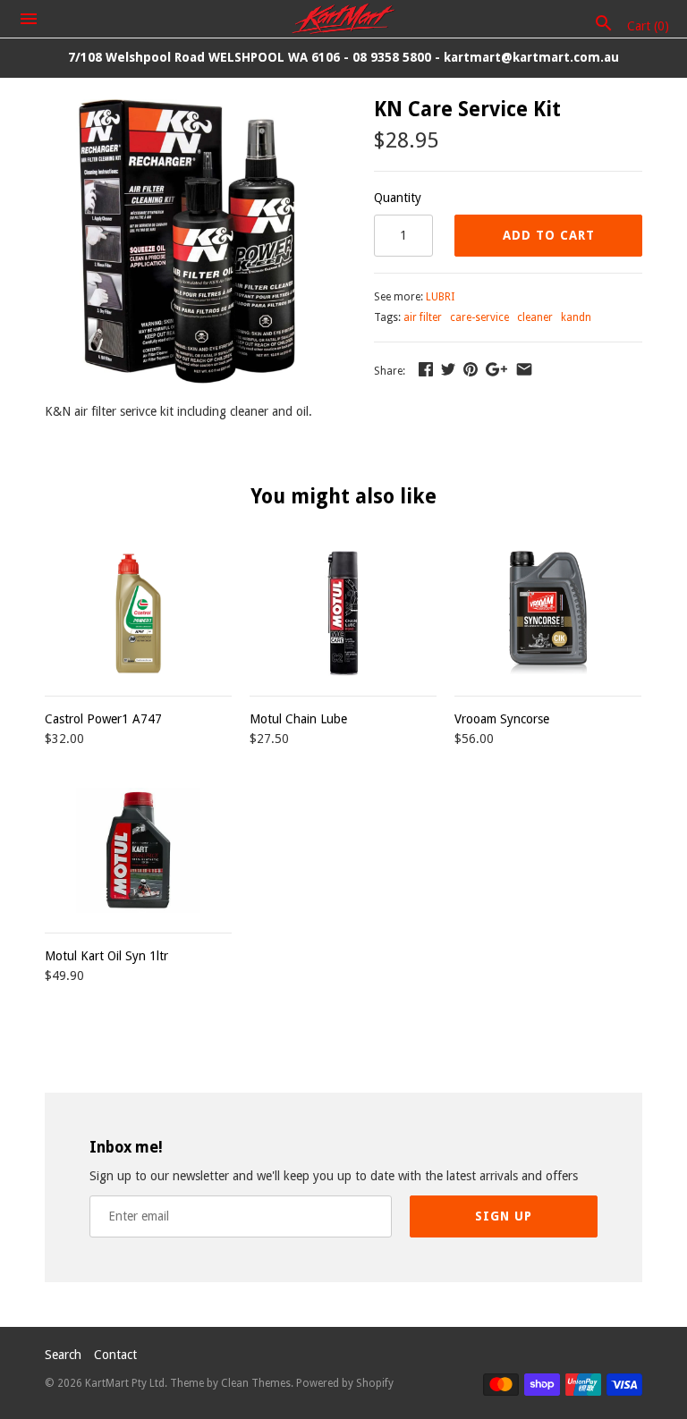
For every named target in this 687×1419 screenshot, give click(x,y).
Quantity (397, 197)
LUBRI (440, 297)
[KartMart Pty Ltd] (344, 19)
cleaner (535, 317)
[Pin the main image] (470, 369)
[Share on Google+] (496, 369)
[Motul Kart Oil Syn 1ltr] (138, 850)
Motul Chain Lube (298, 719)
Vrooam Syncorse (501, 719)
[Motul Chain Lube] (343, 613)
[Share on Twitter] (448, 369)
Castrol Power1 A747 (103, 719)
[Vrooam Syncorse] (547, 613)
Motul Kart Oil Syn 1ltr (106, 956)
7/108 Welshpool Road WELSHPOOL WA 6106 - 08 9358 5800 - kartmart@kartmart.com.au (343, 57)
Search (63, 1354)
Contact (115, 1354)
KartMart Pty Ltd (125, 1383)
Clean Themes (256, 1383)
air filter (422, 317)
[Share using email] (524, 369)
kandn (576, 317)
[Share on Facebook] (426, 369)
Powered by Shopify (345, 1383)
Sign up (503, 1216)
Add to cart (549, 235)
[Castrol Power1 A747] (138, 613)
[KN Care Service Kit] (187, 109)
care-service (479, 317)
